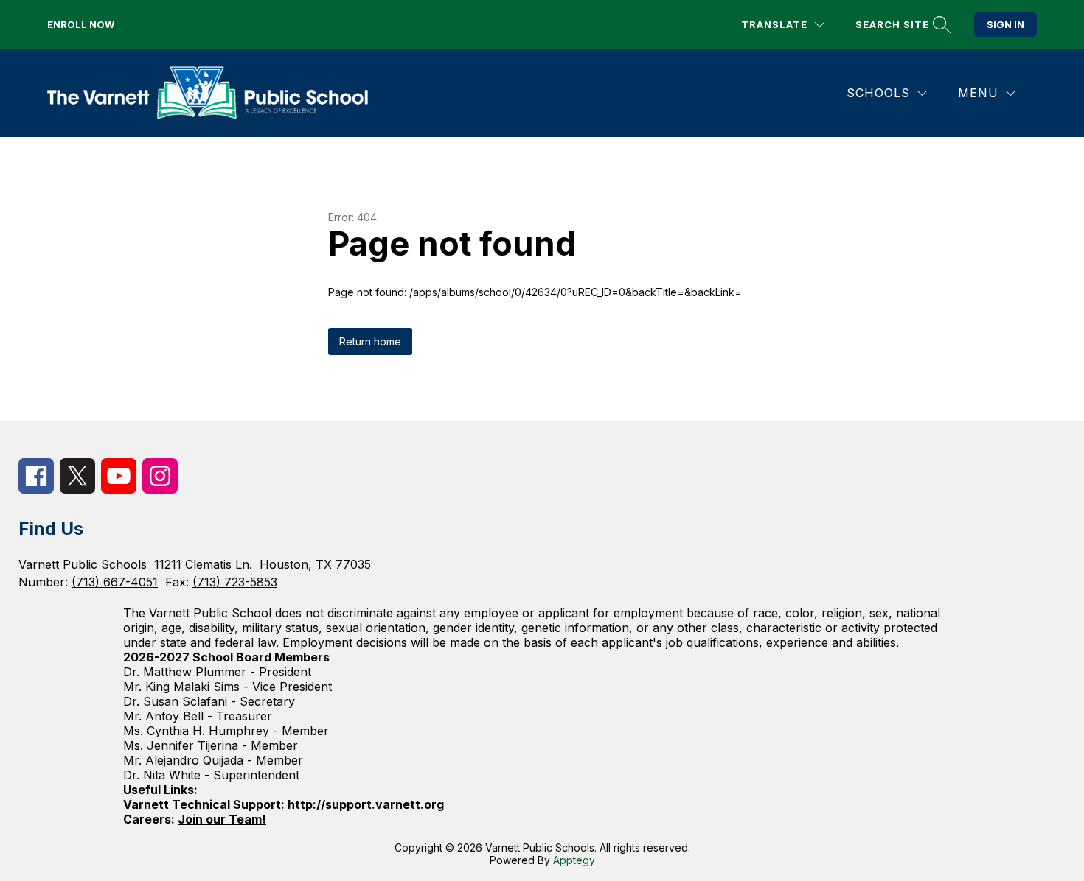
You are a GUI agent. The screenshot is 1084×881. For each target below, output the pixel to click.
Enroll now (80, 24)
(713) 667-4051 (115, 582)
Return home (370, 341)
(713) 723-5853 (234, 582)
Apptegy (574, 860)
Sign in (1005, 24)
